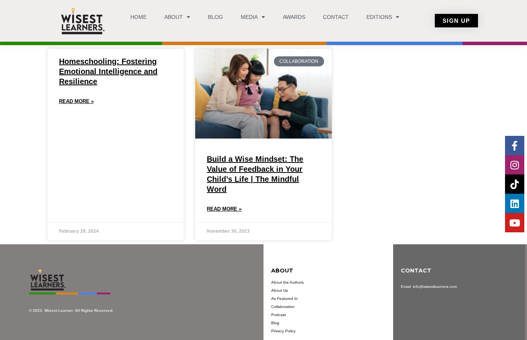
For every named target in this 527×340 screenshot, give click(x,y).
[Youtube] (514, 222)
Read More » (76, 101)
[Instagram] (514, 164)
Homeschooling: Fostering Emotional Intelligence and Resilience (108, 71)
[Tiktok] (514, 184)
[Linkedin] (514, 203)
